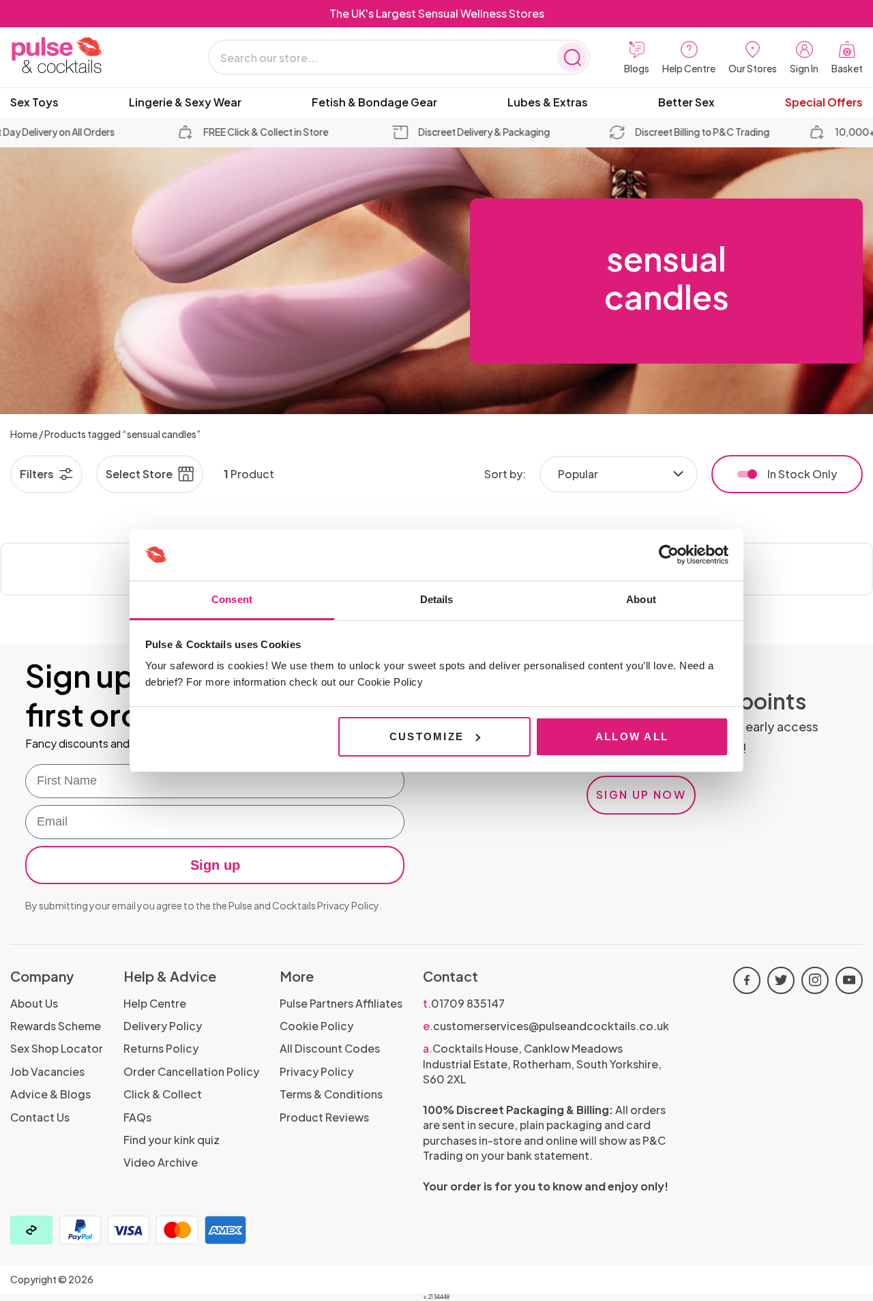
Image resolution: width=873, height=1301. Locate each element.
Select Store (139, 474)
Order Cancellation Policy (191, 1071)
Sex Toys (34, 102)
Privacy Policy (348, 905)
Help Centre (154, 1003)
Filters (37, 474)
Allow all (631, 736)
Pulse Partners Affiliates (341, 1003)
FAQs (137, 1117)
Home (24, 434)
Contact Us (40, 1117)
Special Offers (824, 102)
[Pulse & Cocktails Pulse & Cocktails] (92, 55)
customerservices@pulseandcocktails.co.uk (546, 1026)
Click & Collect (162, 1094)
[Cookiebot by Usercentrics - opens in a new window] (668, 554)
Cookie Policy (316, 1026)
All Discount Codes (330, 1048)
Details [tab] (437, 599)
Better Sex (686, 102)
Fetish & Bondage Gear (374, 102)
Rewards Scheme (55, 1026)
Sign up (215, 865)
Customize (426, 736)
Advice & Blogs (50, 1094)
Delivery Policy (162, 1026)
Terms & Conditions (331, 1094)
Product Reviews (324, 1117)
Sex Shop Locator (56, 1048)
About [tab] (641, 599)
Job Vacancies (47, 1071)
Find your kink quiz (171, 1139)
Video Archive (160, 1162)
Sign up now (641, 794)
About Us (34, 1003)
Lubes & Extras (547, 102)
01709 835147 (464, 1003)
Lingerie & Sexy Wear (185, 102)
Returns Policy (160, 1048)
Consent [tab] (231, 599)
